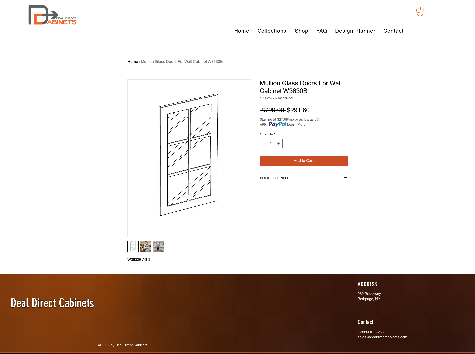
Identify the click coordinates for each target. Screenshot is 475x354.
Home (132, 61)
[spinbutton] (271, 143)
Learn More (296, 124)
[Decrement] (264, 143)
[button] (420, 11)
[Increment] (279, 143)
